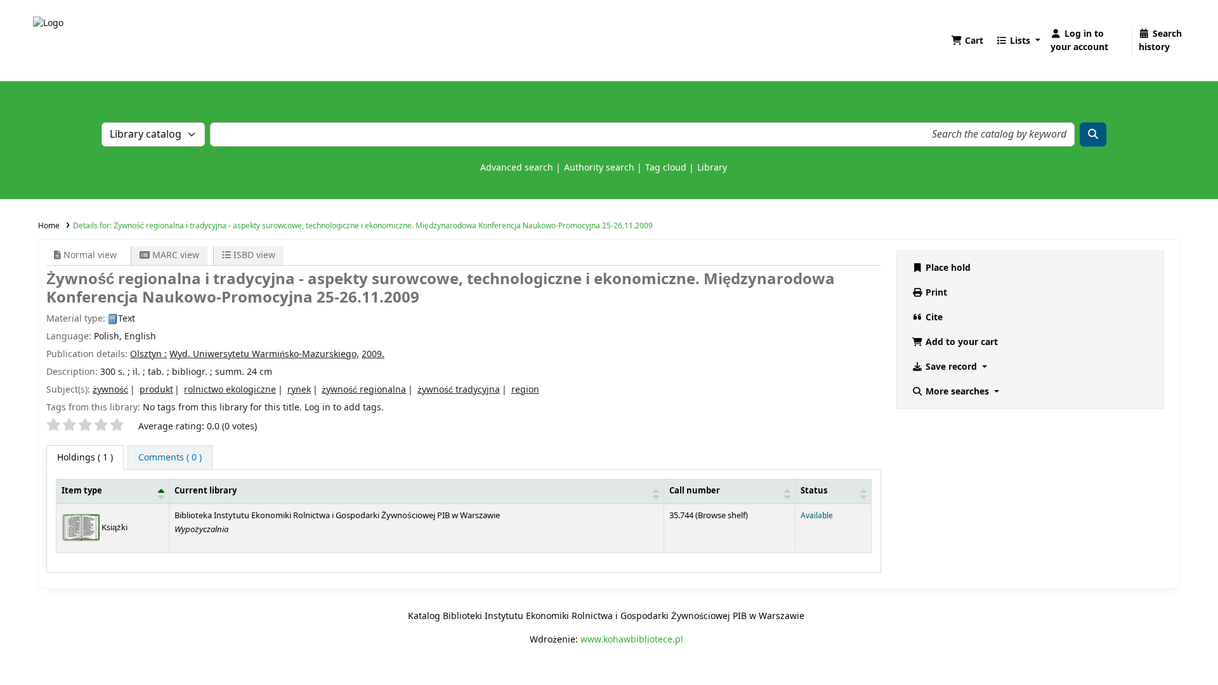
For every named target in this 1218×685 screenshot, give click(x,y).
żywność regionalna (364, 389)
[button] (967, 41)
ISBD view (253, 255)
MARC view (174, 255)
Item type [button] (82, 491)
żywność (110, 389)
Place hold (947, 268)
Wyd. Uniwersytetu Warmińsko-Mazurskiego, (264, 354)
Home (49, 226)
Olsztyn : (148, 354)
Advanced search (516, 167)
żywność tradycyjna (458, 389)
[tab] (170, 457)
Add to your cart (960, 342)
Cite (933, 317)
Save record (951, 367)
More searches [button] (957, 391)
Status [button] (814, 491)
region (525, 389)
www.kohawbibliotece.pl (631, 639)
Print (935, 292)
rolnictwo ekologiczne (230, 389)
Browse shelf (721, 515)
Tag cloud (665, 167)
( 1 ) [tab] (85, 457)
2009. (373, 354)
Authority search (599, 167)
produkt (156, 389)
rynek (299, 389)
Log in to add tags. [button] (344, 407)
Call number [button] (694, 491)
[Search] (1093, 134)
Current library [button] (205, 491)
